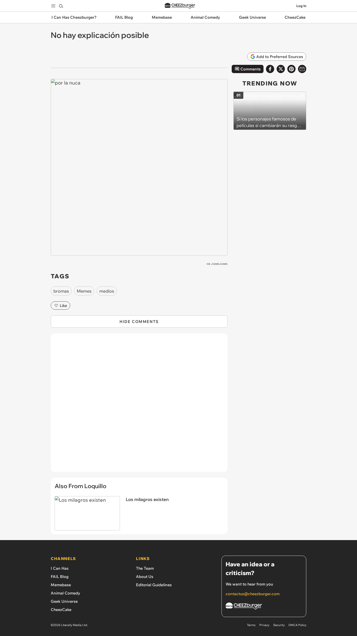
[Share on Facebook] (270, 69)
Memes (84, 291)
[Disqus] (139, 405)
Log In (301, 6)
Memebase (61, 584)
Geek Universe (64, 601)
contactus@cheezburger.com (253, 593)
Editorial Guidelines (154, 584)
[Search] (61, 5)
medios (106, 291)
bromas (61, 291)
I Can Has (59, 568)
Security (279, 625)
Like (63, 305)
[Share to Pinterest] (291, 69)
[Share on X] (281, 69)
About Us (144, 576)
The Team (145, 568)
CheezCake (61, 609)
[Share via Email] (302, 69)
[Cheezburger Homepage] (180, 6)
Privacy (264, 625)
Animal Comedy (65, 593)
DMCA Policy (297, 625)
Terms (251, 625)
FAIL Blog (59, 576)
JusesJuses (219, 263)
